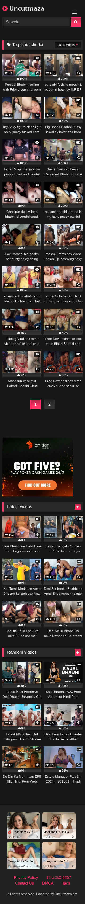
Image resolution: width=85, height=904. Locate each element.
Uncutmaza (26, 8)
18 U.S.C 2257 (58, 878)
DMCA (48, 883)
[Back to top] (70, 890)
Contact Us (24, 883)
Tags (66, 883)
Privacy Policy (26, 878)
